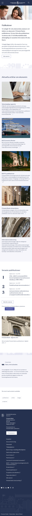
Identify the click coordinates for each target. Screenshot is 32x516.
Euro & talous (9, 455)
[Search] (28, 3)
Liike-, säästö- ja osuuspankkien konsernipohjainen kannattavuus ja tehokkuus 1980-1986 (19, 277)
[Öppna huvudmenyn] (4, 3)
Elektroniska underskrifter (12, 452)
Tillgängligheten (10, 447)
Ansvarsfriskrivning (11, 441)
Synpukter (8, 439)
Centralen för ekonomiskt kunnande (15, 460)
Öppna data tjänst (10, 475)
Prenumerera (9, 308)
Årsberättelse (9, 467)
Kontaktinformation (11, 414)
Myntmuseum (9, 457)
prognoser (4, 401)
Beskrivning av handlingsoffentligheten (15, 449)
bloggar (19, 397)
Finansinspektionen (11, 470)
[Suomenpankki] (17, 3)
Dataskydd (9, 444)
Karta (7, 415)
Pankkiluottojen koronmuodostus (19, 285)
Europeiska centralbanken (12, 472)
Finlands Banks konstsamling (13, 480)
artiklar (13, 397)
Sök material (6, 56)
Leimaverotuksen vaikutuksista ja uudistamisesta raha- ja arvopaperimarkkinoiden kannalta (19, 292)
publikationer (5, 397)
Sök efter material (7, 302)
